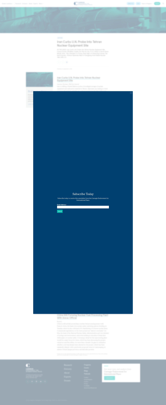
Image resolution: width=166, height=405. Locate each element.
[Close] (131, 93)
